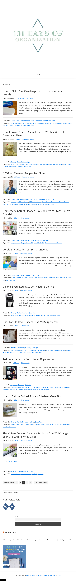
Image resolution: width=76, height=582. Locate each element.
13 (36, 482)
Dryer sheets (61, 350)
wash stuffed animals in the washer (20, 166)
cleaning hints (15, 123)
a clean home (15, 474)
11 (21, 461)
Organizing (14, 385)
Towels (13, 427)
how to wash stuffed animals (30, 164)
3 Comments (25, 363)
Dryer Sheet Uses (51, 350)
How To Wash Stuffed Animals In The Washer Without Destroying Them (33, 133)
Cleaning (23, 121)
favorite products (26, 123)
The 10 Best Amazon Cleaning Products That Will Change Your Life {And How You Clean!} (35, 435)
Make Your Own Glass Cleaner (39, 204)
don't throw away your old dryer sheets (33, 350)
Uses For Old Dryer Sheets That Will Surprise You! (31, 322)
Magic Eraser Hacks (16, 125)
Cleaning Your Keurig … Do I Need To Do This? (29, 286)
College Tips (45, 387)
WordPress (53, 575)
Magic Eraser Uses (28, 125)
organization (45, 390)
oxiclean (24, 278)
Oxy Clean (52, 278)
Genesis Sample (30, 575)
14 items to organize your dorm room (23, 387)
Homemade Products (42, 121)
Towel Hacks (7, 427)
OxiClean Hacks (32, 278)
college (38, 387)
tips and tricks (10, 280)
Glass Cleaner (46, 202)
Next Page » (43, 482)
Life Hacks (19, 352)
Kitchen (19, 313)
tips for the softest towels (62, 424)
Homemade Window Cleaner (60, 202)
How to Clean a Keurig (29, 315)
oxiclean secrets (43, 278)
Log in (59, 575)
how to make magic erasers (58, 123)
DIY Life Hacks (15, 350)
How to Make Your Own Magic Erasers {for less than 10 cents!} (34, 92)
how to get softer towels (28, 424)
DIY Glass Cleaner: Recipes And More (24, 173)
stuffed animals (57, 164)
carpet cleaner (15, 243)
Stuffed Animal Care (46, 164)
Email (16, 516)
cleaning (14, 202)
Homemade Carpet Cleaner (53, 243)
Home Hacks (11, 352)
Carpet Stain (38, 243)
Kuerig (49, 315)
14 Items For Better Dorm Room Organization (29, 359)
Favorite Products (16, 348)
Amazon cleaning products (28, 474)
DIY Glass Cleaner (23, 202)
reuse (24, 352)
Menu (39, 74)
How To (17, 164)
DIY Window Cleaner (35, 202)
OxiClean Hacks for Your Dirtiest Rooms (25, 249)
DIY (43, 243)
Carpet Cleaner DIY (27, 243)
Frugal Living (30, 121)
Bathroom (23, 199)
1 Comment (29, 98)
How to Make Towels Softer (44, 424)
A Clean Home (14, 121)
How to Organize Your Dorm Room (29, 390)
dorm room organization (58, 387)
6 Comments (25, 218)
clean (13, 164)
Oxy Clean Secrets (61, 278)
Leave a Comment (28, 139)
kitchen (43, 315)
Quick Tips (26, 162)
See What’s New (10, 532)
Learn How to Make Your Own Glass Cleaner (16, 204)
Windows (52, 204)
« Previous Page (9, 482)
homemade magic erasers (41, 123)
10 (19, 461)
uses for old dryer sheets (34, 352)
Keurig (38, 315)
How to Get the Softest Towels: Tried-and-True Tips (32, 396)
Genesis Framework (43, 575)
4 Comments (25, 326)
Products (52, 121)
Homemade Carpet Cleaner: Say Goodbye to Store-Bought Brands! (36, 212)
